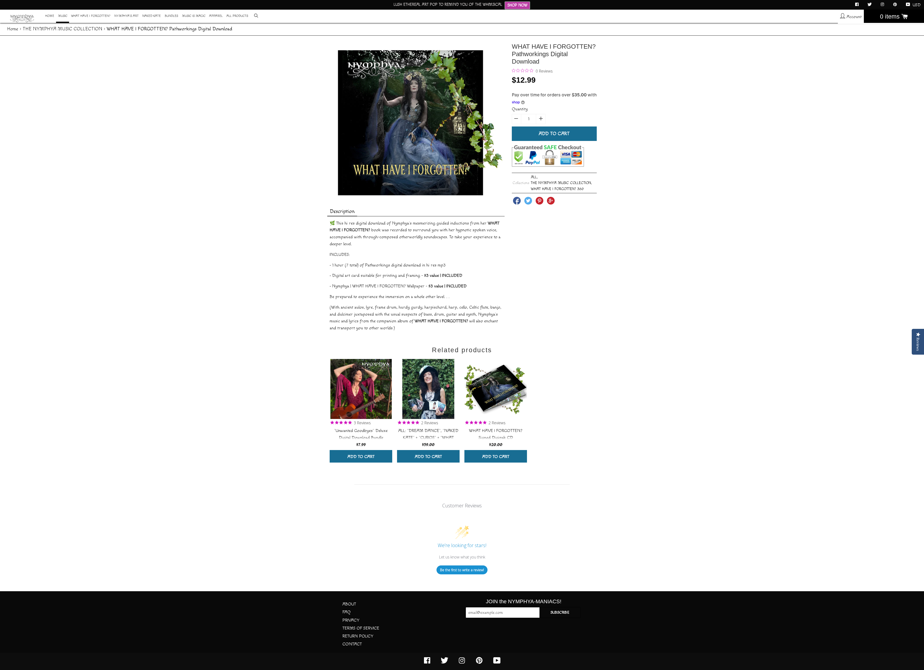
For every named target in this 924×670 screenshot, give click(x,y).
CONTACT (352, 644)
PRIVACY (350, 620)
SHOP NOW (517, 5)
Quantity (520, 109)
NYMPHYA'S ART (126, 16)
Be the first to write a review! (462, 570)
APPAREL (216, 16)
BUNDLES (171, 16)
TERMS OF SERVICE (360, 628)
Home (12, 29)
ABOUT (349, 604)
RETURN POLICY (357, 636)
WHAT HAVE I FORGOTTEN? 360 (557, 189)
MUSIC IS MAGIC (193, 16)
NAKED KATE (151, 16)
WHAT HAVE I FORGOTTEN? (90, 16)
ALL (534, 177)
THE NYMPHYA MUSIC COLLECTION (62, 29)
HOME (49, 16)
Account (853, 16)
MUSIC (62, 16)
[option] (360, 410)
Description (342, 211)
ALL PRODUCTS (237, 16)
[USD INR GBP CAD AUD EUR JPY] (917, 5)
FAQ (346, 612)
